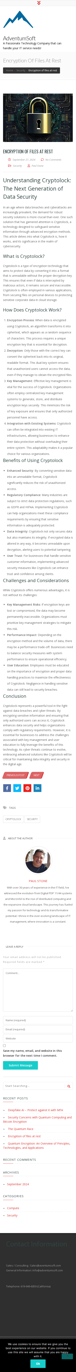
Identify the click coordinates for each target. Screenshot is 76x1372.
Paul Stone (38, 881)
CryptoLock (13, 819)
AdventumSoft (19, 38)
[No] (67, 1356)
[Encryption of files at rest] (38, 118)
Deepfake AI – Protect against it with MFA (35, 1110)
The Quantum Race (20, 1129)
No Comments (53, 159)
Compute (13, 1208)
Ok (38, 1363)
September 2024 (18, 1184)
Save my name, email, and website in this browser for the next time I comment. (32, 1053)
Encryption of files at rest (24, 1136)
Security (17, 165)
